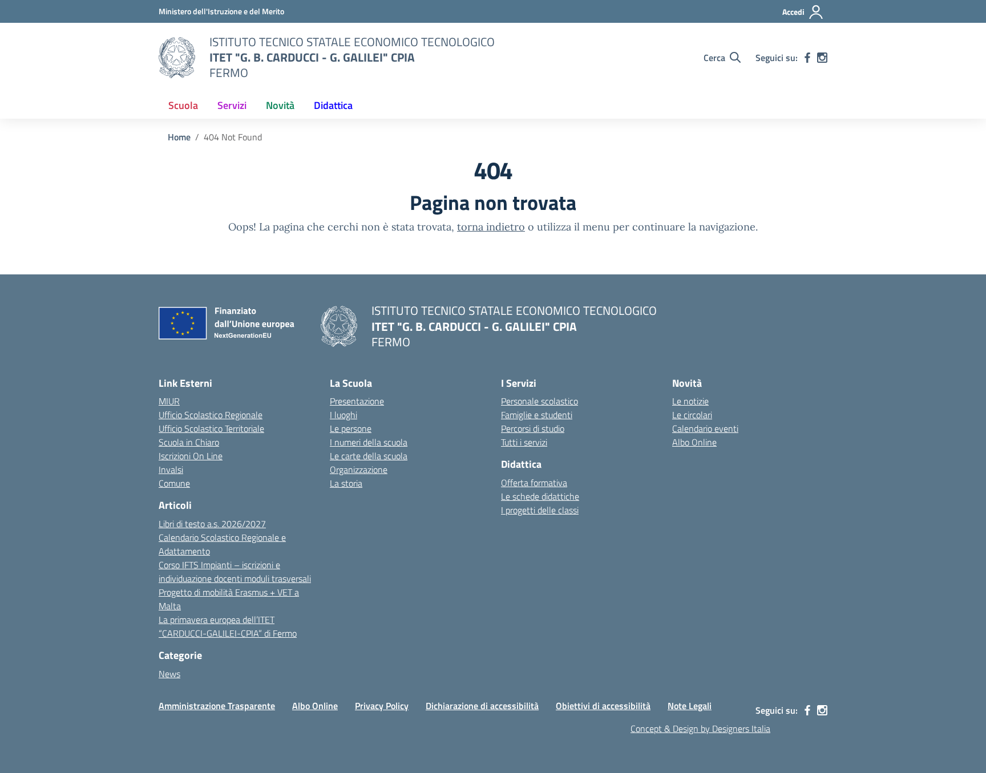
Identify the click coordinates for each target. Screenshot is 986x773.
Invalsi (171, 469)
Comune (174, 483)
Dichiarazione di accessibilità (482, 706)
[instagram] (822, 57)
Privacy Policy (382, 706)
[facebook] (807, 57)
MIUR (169, 401)
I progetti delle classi (540, 510)
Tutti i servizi (524, 442)
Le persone (350, 428)
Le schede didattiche (540, 496)
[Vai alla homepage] (177, 57)
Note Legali (690, 706)
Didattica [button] (333, 105)
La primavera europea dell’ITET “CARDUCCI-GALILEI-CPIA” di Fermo (228, 626)
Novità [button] (280, 105)
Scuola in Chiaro (189, 442)
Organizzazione (358, 469)
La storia (346, 483)
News (169, 674)
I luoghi (343, 415)
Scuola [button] (183, 105)
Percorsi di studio (532, 428)
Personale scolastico (539, 401)
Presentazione (357, 401)
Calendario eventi (705, 428)
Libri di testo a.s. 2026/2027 (212, 524)
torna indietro (491, 226)
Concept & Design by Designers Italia (700, 728)
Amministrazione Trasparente (217, 706)
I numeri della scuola (368, 442)
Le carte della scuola (368, 456)
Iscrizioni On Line (191, 456)
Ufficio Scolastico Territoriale (211, 428)
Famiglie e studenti (536, 415)
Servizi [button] (231, 105)
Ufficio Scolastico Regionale (210, 415)
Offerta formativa (534, 482)
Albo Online (694, 442)
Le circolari (692, 415)
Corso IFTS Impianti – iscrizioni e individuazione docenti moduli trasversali (235, 571)
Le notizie (690, 401)
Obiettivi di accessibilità (603, 706)
